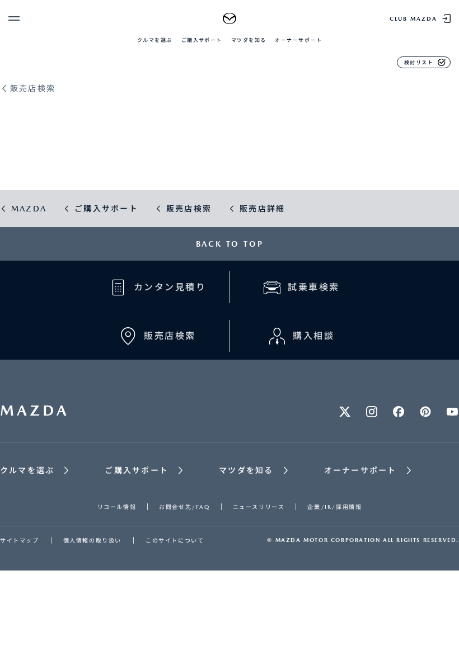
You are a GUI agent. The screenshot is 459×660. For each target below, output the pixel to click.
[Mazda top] (230, 18)
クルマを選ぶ (154, 40)
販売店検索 (32, 88)
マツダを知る (248, 40)
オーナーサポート (298, 40)
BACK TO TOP (230, 243)
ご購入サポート (201, 40)
